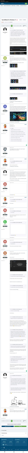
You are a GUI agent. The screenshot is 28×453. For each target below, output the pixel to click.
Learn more (1, 1)
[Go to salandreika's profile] (5, 253)
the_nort (5, 151)
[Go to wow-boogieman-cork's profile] (5, 58)
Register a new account (8, 426)
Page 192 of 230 (24, 25)
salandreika (19, 285)
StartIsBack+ (11, 22)
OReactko (5, 444)
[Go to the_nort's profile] (5, 149)
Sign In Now (20, 426)
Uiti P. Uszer (19, 30)
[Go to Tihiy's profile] (5, 126)
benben (19, 375)
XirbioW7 (5, 109)
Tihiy (3, 22)
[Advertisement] (14, 12)
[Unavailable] (13, 64)
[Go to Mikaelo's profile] (5, 184)
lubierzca (5, 224)
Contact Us (6, 449)
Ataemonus (19, 274)
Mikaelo (20, 199)
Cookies (9, 449)
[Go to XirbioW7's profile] (5, 106)
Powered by (23, 449)
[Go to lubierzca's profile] (5, 222)
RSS (11, 449)
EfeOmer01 (19, 93)
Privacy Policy (2, 449)
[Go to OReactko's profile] (3, 444)
